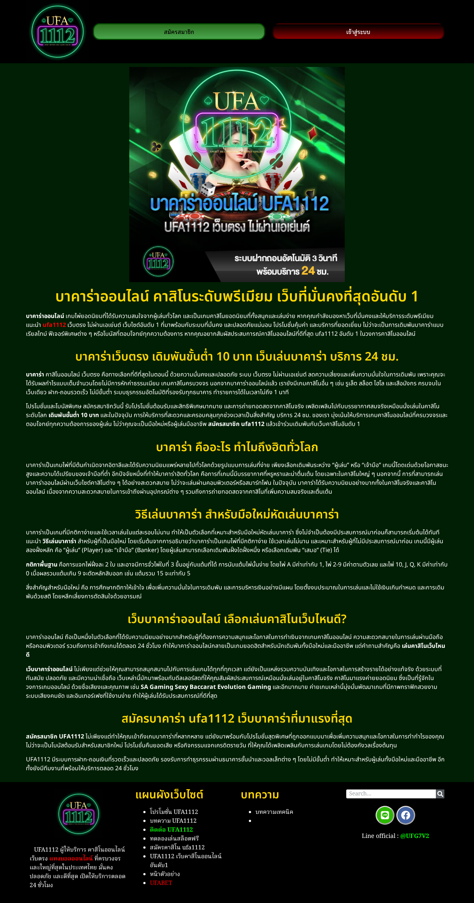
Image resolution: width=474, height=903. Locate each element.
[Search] (440, 793)
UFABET (161, 883)
